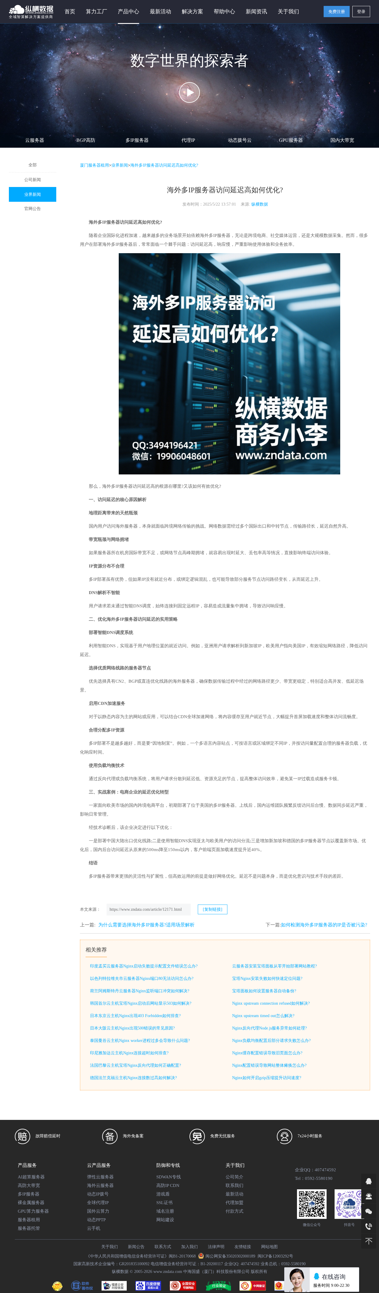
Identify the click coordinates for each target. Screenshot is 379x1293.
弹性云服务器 (100, 1177)
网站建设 (165, 1219)
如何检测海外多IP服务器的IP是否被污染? (324, 924)
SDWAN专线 (168, 1177)
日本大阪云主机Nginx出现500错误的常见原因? (132, 1028)
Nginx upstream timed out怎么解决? (263, 1016)
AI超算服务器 (31, 1177)
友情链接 (243, 1247)
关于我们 (109, 1247)
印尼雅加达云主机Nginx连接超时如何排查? (129, 1053)
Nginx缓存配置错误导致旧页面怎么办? (267, 1053)
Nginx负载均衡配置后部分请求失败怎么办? (271, 1040)
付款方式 (234, 1211)
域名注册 (165, 1211)
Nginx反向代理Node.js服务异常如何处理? (269, 1028)
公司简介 (234, 1177)
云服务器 (34, 140)
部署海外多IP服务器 (113, 244)
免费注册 (336, 11)
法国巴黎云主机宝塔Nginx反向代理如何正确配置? (135, 1065)
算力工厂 (96, 11)
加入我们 (189, 1247)
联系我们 (234, 1185)
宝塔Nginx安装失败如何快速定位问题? (267, 978)
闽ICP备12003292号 (275, 1256)
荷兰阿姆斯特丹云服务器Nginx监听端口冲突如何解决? (139, 991)
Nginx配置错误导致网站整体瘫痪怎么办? (269, 1065)
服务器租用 (29, 1219)
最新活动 (160, 11)
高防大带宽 (29, 1185)
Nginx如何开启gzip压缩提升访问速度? (266, 1078)
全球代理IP (98, 1202)
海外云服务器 (100, 1185)
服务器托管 (29, 1228)
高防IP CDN (167, 1185)
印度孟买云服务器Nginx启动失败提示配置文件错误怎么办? (143, 966)
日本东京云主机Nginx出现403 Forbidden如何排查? (135, 1016)
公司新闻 (32, 180)
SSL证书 (164, 1202)
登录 (361, 11)
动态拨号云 (240, 140)
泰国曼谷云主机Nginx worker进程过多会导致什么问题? (140, 1040)
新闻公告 (136, 1247)
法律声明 (216, 1247)
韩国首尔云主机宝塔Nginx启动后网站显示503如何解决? (140, 1003)
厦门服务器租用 (94, 165)
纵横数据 (259, 204)
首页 (70, 11)
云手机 (93, 1228)
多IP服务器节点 (315, 840)
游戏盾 (163, 1194)
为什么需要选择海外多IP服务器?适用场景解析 (146, 924)
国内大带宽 (342, 140)
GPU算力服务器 (33, 1211)
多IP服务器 (137, 140)
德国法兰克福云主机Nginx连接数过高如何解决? (133, 1078)
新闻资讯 (256, 11)
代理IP (188, 140)
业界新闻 (32, 194)
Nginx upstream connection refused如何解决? (271, 1003)
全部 (32, 165)
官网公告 (32, 208)
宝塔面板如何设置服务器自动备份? (264, 991)
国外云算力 (98, 1211)
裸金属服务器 (31, 1202)
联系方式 (163, 1247)
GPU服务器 (291, 140)
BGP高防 (85, 140)
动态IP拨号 (98, 1194)
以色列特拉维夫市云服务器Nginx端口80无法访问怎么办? (141, 978)
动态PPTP (96, 1219)
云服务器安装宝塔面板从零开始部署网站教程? (274, 966)
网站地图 (269, 1247)
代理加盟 (234, 1202)
